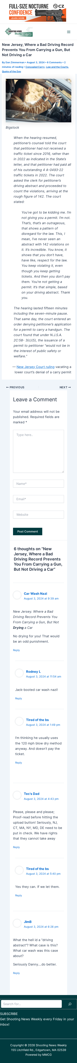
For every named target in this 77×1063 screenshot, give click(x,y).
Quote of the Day (11, 71)
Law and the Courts (57, 67)
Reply (16, 650)
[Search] (70, 1004)
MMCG (47, 1054)
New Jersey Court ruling (35, 367)
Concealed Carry (35, 67)
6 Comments (54, 62)
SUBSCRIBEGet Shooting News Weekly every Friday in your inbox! (37, 1019)
